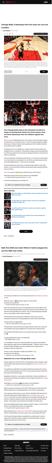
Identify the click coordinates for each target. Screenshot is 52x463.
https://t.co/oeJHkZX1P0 (11, 406)
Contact (28, 445)
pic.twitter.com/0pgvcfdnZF (14, 322)
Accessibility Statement (32, 450)
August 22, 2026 (25, 304)
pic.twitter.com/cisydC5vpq (25, 406)
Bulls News (11, 236)
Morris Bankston (7, 256)
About (5, 445)
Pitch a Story (18, 448)
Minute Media (10, 456)
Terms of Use (44, 448)
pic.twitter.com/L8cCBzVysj (11, 353)
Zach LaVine (7, 172)
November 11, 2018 (26, 177)
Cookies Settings (8, 453)
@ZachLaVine (14, 175)
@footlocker (19, 301)
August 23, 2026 (27, 323)
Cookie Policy (7, 450)
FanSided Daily (7, 448)
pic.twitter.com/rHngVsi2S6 (11, 303)
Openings (17, 445)
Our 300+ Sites (45, 445)
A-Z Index (43, 450)
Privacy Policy (29, 448)
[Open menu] (3, 2)
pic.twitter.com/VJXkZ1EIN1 (22, 337)
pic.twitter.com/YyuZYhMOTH (31, 383)
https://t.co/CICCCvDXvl (30, 301)
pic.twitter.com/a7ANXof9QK (30, 175)
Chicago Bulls (10, 140)
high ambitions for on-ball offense (23, 411)
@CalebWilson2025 (13, 404)
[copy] (12, 34)
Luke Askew (6, 30)
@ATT (32, 404)
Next (44, 71)
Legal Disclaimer (19, 450)
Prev (8, 71)
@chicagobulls (10, 337)
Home (5, 236)
